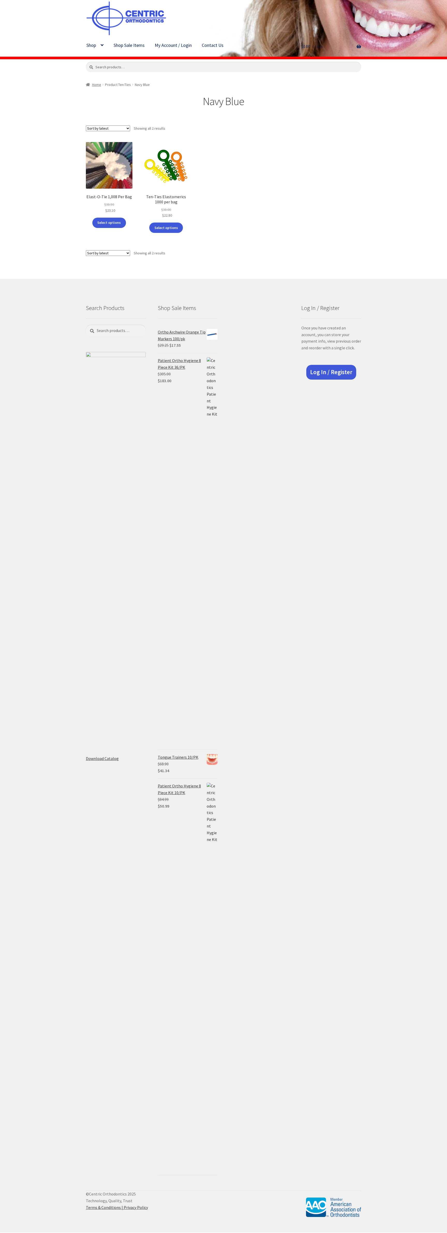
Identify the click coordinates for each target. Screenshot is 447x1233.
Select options (109, 222)
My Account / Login (173, 45)
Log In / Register (331, 372)
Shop (91, 45)
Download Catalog (102, 758)
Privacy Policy (136, 1207)
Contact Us (213, 45)
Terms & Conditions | (105, 1207)
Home (96, 84)
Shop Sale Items (129, 45)
